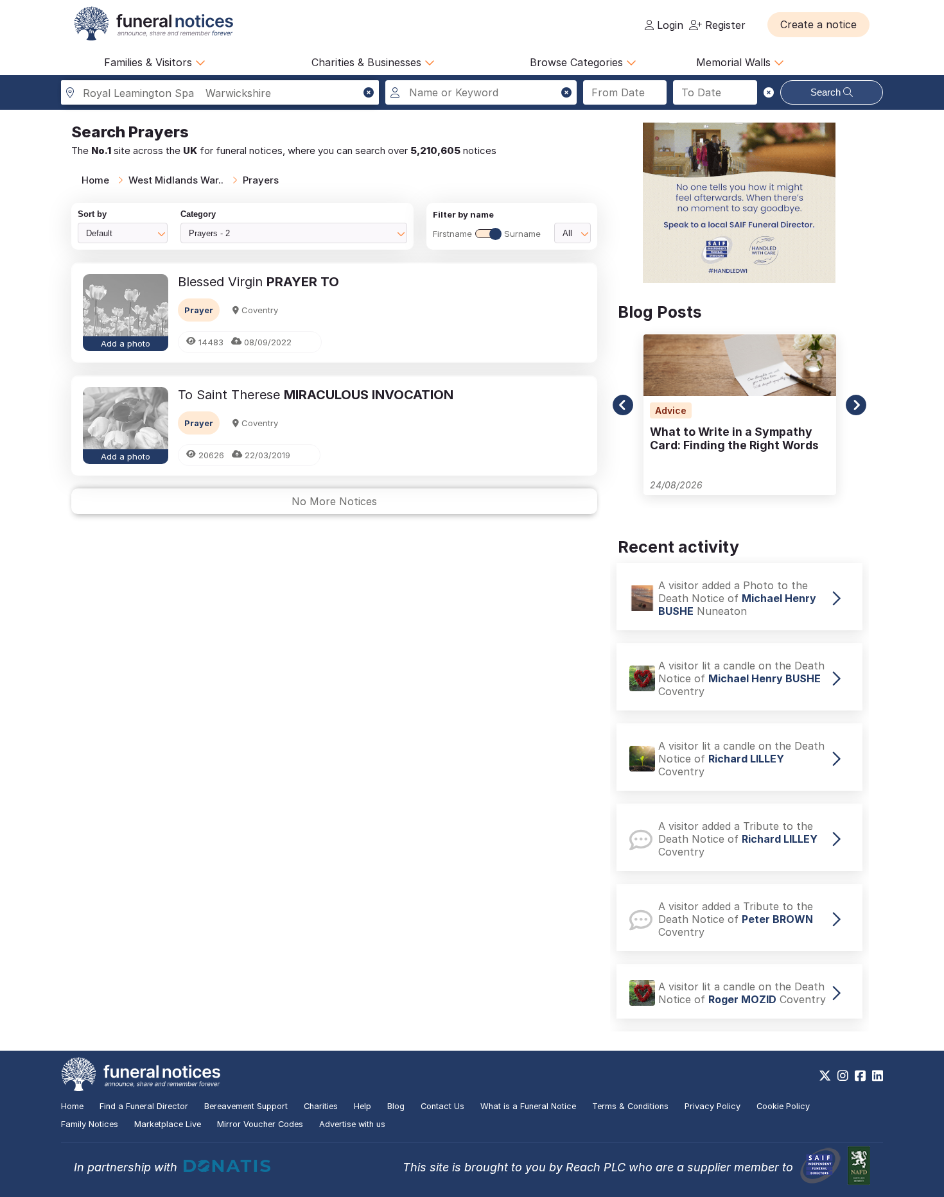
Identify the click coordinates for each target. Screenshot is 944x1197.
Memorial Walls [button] (735, 62)
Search (826, 92)
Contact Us (442, 1106)
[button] (818, 24)
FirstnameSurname (487, 233)
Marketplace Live (167, 1124)
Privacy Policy (712, 1106)
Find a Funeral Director (144, 1106)
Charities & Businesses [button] (367, 62)
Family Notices (89, 1124)
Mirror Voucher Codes (260, 1124)
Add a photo (125, 343)
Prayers (261, 180)
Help (362, 1106)
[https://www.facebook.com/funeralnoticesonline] (860, 1075)
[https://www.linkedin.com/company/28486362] (877, 1075)
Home (95, 180)
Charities (321, 1106)
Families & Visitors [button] (149, 62)
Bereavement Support (246, 1106)
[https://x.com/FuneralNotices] (825, 1075)
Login (668, 25)
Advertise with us (352, 1124)
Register (724, 25)
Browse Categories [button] (578, 62)
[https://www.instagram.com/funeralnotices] (842, 1075)
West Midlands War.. (175, 180)
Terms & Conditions (630, 1106)
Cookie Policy (783, 1106)
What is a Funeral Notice (528, 1106)
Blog (396, 1106)
